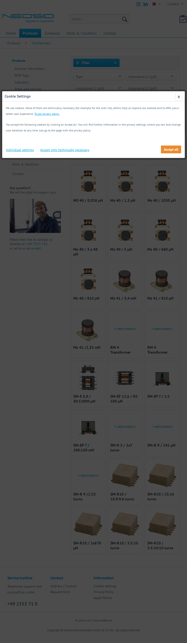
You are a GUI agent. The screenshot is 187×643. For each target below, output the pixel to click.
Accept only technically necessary (64, 150)
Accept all (171, 149)
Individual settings (20, 150)
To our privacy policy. (47, 114)
